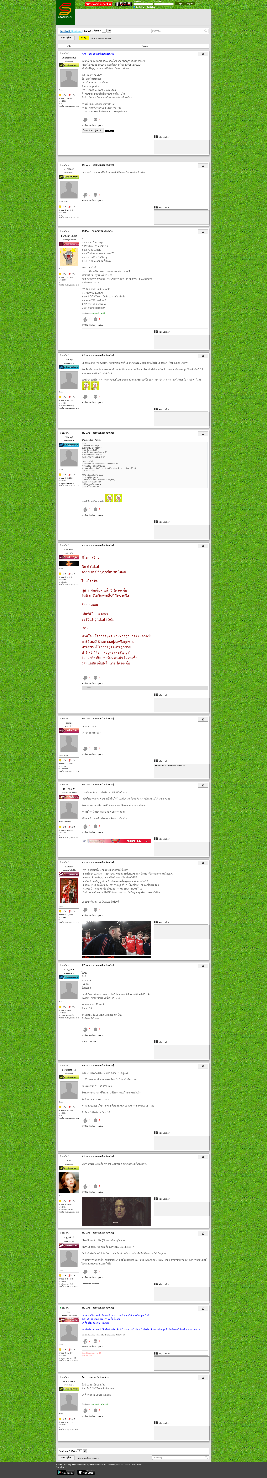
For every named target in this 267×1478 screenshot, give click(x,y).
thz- (69, 1312)
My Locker (164, 137)
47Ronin (69, 866)
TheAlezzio (86, 688)
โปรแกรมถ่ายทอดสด (79, 1465)
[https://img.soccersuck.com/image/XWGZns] (116, 957)
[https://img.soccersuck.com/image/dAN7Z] (116, 1225)
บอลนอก (108, 38)
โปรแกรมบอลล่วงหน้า (97, 1465)
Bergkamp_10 (69, 1069)
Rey (69, 1160)
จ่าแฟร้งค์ (69, 1237)
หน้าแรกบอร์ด (96, 38)
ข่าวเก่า (67, 1465)
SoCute (69, 723)
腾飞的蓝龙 (69, 789)
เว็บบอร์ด (111, 1465)
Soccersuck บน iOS (98, 313)
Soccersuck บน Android (100, 1404)
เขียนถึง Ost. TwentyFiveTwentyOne (171, 765)
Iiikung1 (69, 359)
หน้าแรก (59, 1465)
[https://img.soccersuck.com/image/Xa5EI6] (116, 954)
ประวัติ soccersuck (123, 1465)
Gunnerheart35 (69, 57)
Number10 (69, 549)
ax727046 (69, 169)
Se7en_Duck (69, 1381)
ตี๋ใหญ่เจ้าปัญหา (69, 236)
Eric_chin (69, 969)
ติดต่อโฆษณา (137, 1465)
